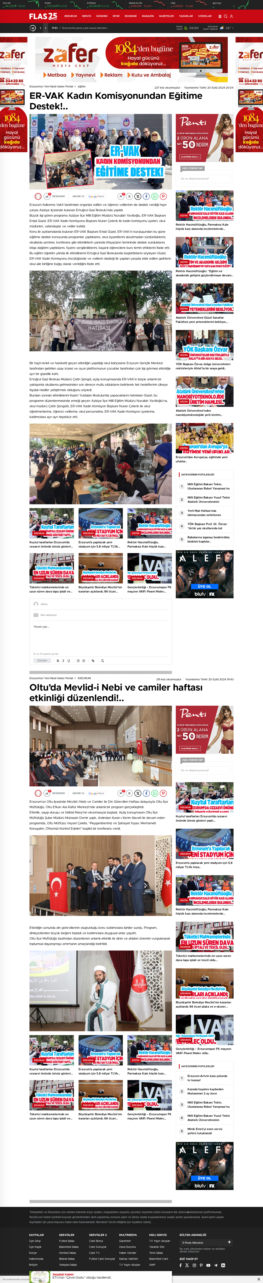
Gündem (101, 16)
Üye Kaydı (35, 1247)
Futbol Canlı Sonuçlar (102, 1259)
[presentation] (40, 28)
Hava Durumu (127, 1247)
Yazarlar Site (156, 1247)
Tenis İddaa (156, 1253)
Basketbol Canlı (158, 1259)
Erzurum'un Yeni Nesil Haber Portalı (51, 86)
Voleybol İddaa (68, 1265)
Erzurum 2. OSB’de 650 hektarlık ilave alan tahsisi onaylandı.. (98, 28)
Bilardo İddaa (67, 1259)
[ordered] (78, 660)
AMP (152, 1265)
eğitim (81, 86)
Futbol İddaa (66, 1241)
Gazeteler (166, 16)
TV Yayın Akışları (129, 1265)
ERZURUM (70, 16)
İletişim (33, 1265)
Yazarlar (186, 16)
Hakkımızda (36, 1259)
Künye (33, 1253)
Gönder (42, 660)
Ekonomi (131, 16)
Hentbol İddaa (67, 1253)
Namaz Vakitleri (128, 1259)
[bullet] (83, 660)
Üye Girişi (35, 1241)
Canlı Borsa (96, 1241)
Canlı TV (94, 1253)
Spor (116, 16)
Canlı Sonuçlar (97, 1247)
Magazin (148, 16)
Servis (86, 16)
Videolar (205, 16)
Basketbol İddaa (68, 1247)
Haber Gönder (127, 1253)
